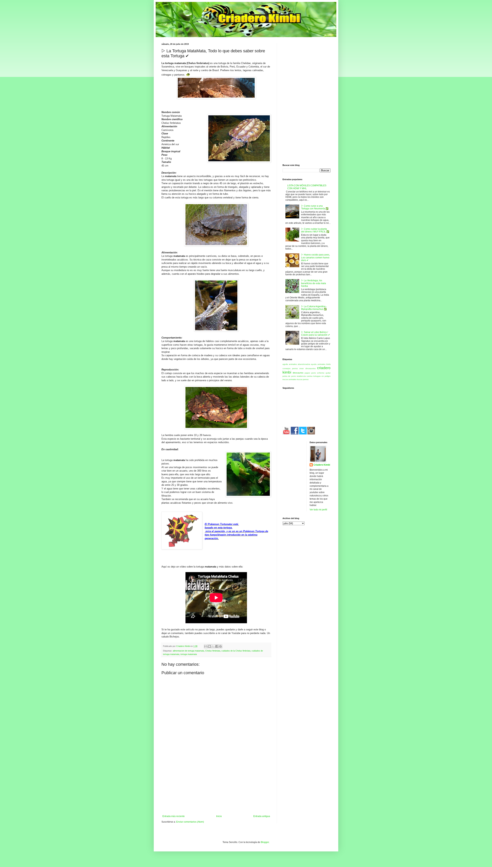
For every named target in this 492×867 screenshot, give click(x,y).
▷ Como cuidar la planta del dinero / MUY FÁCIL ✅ (315, 230)
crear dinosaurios (307, 368)
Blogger (265, 842)
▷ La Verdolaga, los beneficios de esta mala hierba (313, 283)
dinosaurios (298, 373)
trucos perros (302, 379)
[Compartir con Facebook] (217, 646)
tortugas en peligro (322, 376)
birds (328, 364)
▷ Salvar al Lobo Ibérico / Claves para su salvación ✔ (315, 333)
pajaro (307, 373)
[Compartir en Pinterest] (220, 646)
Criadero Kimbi (321, 464)
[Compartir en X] (213, 646)
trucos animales (289, 379)
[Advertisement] (216, 786)
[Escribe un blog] (209, 646)
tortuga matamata (188, 654)
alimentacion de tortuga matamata (188, 651)
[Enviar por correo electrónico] (206, 646)
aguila (285, 364)
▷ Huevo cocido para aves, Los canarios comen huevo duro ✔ (315, 257)
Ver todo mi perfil (318, 509)
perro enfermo (317, 373)
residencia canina (304, 376)
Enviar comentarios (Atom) (190, 821)
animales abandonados (299, 364)
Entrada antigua (261, 816)
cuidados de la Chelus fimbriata (235, 651)
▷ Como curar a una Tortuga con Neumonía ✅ (314, 207)
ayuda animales (318, 364)
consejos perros (290, 368)
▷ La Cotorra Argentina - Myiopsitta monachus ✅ (314, 307)
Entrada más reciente (173, 816)
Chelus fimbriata (212, 651)
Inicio (219, 816)
